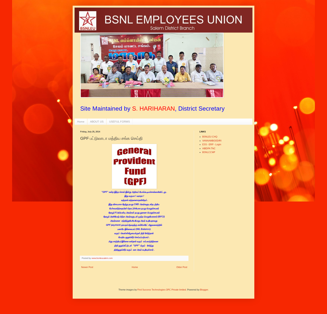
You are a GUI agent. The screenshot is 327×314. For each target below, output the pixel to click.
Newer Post (87, 267)
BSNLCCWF (208, 152)
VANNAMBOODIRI (211, 140)
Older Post (181, 267)
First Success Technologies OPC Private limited (161, 289)
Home (80, 121)
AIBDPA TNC (209, 148)
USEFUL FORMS (119, 121)
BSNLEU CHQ (209, 136)
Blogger (204, 289)
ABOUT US (97, 121)
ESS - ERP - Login (211, 144)
